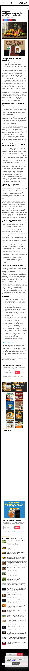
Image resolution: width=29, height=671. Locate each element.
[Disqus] (14, 449)
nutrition (16, 351)
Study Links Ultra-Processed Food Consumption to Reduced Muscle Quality (15, 595)
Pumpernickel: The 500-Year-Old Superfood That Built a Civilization (16, 563)
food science (10, 348)
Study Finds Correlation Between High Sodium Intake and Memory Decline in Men (16, 584)
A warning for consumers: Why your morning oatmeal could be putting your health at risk (16, 632)
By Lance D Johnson (15, 544)
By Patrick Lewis (14, 560)
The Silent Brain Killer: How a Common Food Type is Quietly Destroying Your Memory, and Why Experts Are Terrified (16, 589)
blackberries (5, 346)
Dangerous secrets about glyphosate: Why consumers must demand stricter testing (16, 616)
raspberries (15, 353)
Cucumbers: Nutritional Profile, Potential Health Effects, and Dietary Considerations (16, 573)
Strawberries (21, 353)
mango (6, 351)
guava (11, 350)
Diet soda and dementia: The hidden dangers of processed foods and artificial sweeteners (17, 638)
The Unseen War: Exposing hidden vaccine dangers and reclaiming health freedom (16, 600)
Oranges (21, 351)
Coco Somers (10, 17)
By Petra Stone (14, 597)
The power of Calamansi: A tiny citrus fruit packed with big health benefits (16, 579)
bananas (21, 345)
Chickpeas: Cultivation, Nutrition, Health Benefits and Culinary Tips (15, 553)
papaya (4, 353)
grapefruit (7, 350)
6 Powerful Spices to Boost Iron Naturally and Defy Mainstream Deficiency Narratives (17, 605)
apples (11, 345)
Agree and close (16, 663)
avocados (16, 345)
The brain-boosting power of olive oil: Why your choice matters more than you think (16, 558)
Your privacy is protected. (7, 376)
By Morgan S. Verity (15, 585)
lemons (23, 350)
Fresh (15, 348)
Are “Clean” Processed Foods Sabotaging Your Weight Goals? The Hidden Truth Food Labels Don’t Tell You (17, 622)
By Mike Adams (14, 565)
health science (17, 350)
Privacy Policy (13, 660)
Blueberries (12, 346)
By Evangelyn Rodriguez (16, 580)
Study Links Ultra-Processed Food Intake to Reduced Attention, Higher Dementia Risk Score (17, 627)
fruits (18, 348)
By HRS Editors (14, 634)
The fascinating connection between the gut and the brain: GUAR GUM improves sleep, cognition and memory (16, 542)
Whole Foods (5, 355)
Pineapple (8, 353)
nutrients (11, 351)
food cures (17, 346)
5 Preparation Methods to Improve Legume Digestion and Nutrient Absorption (16, 568)
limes (3, 351)
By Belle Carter (14, 602)
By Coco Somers (14, 549)
